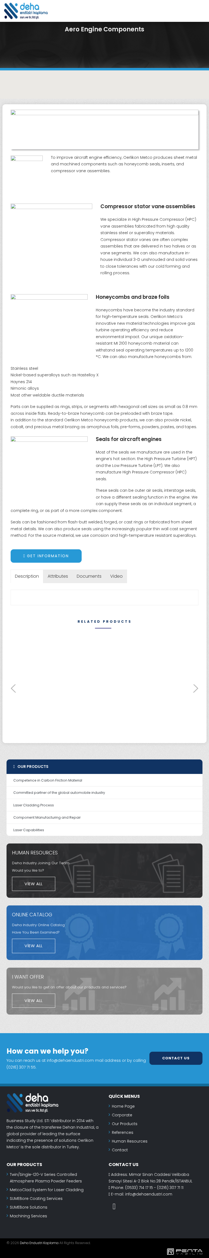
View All (33, 884)
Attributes (58, 576)
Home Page (123, 1106)
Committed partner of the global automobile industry (59, 792)
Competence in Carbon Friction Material (47, 780)
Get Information (47, 556)
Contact (120, 1150)
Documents (89, 576)
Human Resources (129, 1141)
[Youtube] (114, 1206)
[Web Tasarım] (104, 1252)
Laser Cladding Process (33, 805)
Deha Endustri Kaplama (39, 1243)
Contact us (176, 1057)
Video (116, 576)
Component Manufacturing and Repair (47, 817)
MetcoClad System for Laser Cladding (47, 1190)
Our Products (124, 1123)
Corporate (122, 1115)
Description (27, 576)
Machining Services (28, 1216)
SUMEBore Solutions (28, 1207)
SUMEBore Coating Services (36, 1198)
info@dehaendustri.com (148, 1194)
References (122, 1132)
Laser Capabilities (28, 830)
